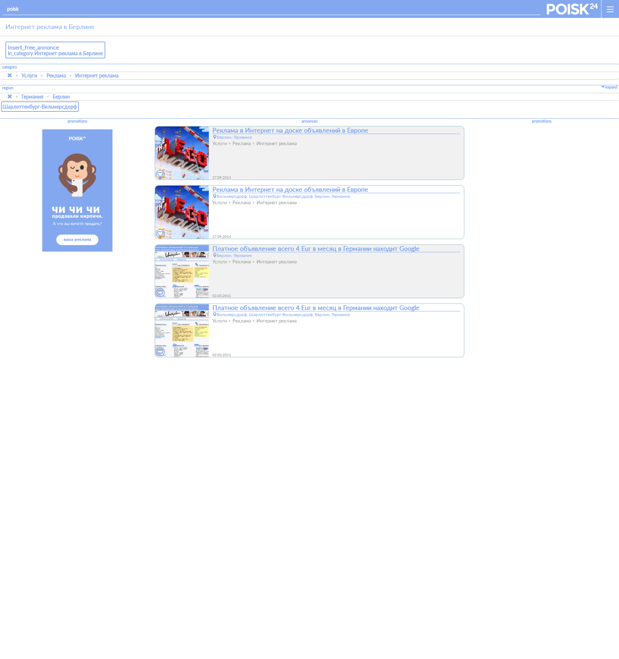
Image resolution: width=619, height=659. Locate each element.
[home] (572, 9)
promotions (77, 121)
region (7, 88)
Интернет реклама (97, 75)
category (9, 67)
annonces (310, 121)
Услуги (29, 75)
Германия (32, 97)
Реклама (56, 75)
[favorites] (160, 174)
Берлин (61, 97)
